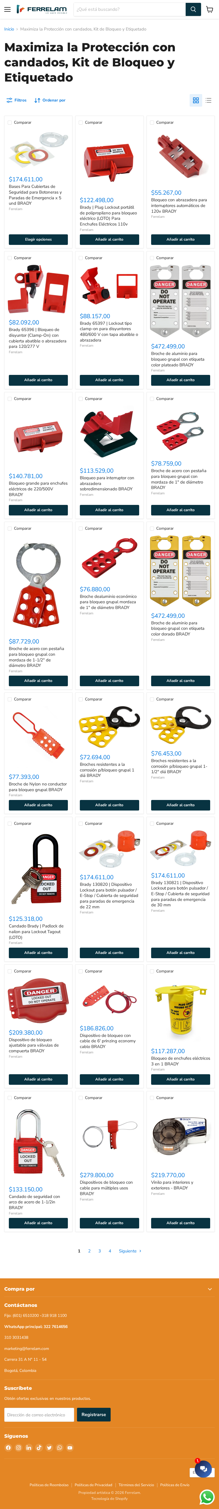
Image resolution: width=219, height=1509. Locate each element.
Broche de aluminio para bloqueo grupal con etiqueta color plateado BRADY (177, 359)
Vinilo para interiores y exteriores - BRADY (172, 1185)
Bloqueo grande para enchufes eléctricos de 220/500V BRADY (38, 488)
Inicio (9, 29)
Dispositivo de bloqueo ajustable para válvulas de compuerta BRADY (34, 1045)
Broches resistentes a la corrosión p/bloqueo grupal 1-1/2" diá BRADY (179, 766)
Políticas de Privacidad (93, 1485)
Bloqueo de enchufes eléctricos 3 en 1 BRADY (180, 1061)
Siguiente (128, 1251)
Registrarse (94, 1414)
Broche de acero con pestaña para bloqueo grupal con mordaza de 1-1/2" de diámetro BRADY (36, 657)
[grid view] (196, 100)
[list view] (208, 100)
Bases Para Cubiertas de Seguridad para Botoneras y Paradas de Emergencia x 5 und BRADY (35, 195)
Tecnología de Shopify (109, 1498)
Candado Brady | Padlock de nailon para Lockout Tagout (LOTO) (36, 931)
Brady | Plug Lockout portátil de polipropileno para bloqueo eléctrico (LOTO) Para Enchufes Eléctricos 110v (108, 215)
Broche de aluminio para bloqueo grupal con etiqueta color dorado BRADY (177, 628)
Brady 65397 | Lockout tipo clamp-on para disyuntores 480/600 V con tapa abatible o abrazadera (109, 331)
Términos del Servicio (136, 1485)
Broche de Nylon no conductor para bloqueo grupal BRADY (38, 787)
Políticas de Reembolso (49, 1485)
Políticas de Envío (174, 1485)
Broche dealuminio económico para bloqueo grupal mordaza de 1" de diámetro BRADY (108, 602)
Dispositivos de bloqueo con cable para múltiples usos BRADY (106, 1187)
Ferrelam (15, 209)
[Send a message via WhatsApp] (207, 1497)
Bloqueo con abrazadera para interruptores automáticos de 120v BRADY (179, 205)
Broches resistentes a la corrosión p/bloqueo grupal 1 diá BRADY (107, 769)
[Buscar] (193, 9)
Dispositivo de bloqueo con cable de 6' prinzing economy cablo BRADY (108, 1041)
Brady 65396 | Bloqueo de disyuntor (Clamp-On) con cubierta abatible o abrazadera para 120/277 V (37, 338)
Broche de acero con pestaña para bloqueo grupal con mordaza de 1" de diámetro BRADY (178, 479)
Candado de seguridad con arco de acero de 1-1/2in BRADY (34, 1202)
